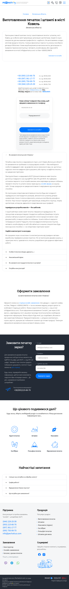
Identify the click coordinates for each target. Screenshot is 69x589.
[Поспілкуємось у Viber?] (60, 3)
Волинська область (39, 14)
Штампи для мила (45, 534)
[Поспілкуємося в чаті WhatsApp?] (25, 389)
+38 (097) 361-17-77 (34, 78)
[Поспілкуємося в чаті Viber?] (12, 389)
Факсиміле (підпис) (45, 525)
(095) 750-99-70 (9, 530)
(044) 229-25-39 (9, 521)
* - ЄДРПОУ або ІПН (41, 364)
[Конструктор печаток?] (52, 3)
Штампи (41, 522)
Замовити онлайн (55, 56)
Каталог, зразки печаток (13, 553)
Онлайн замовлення (11, 550)
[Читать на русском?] (48, 3)
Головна (26, 14)
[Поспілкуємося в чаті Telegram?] (19, 389)
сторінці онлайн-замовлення (29, 303)
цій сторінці (16, 367)
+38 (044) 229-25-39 (34, 84)
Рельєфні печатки (45, 531)
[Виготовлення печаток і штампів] (15, 2)
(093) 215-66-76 (9, 524)
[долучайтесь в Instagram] (44, 554)
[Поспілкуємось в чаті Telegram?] (12, 563)
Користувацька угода (59, 581)
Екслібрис (42, 528)
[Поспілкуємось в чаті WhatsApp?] (18, 563)
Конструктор (8, 547)
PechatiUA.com (20, 578)
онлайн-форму (46, 184)
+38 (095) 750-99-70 (34, 81)
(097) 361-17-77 (9, 527)
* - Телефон (39, 353)
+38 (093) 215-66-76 (34, 75)
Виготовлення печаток (46, 519)
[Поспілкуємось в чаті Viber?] (5, 563)
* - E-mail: (38, 343)
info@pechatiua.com (36, 90)
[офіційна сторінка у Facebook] (39, 554)
